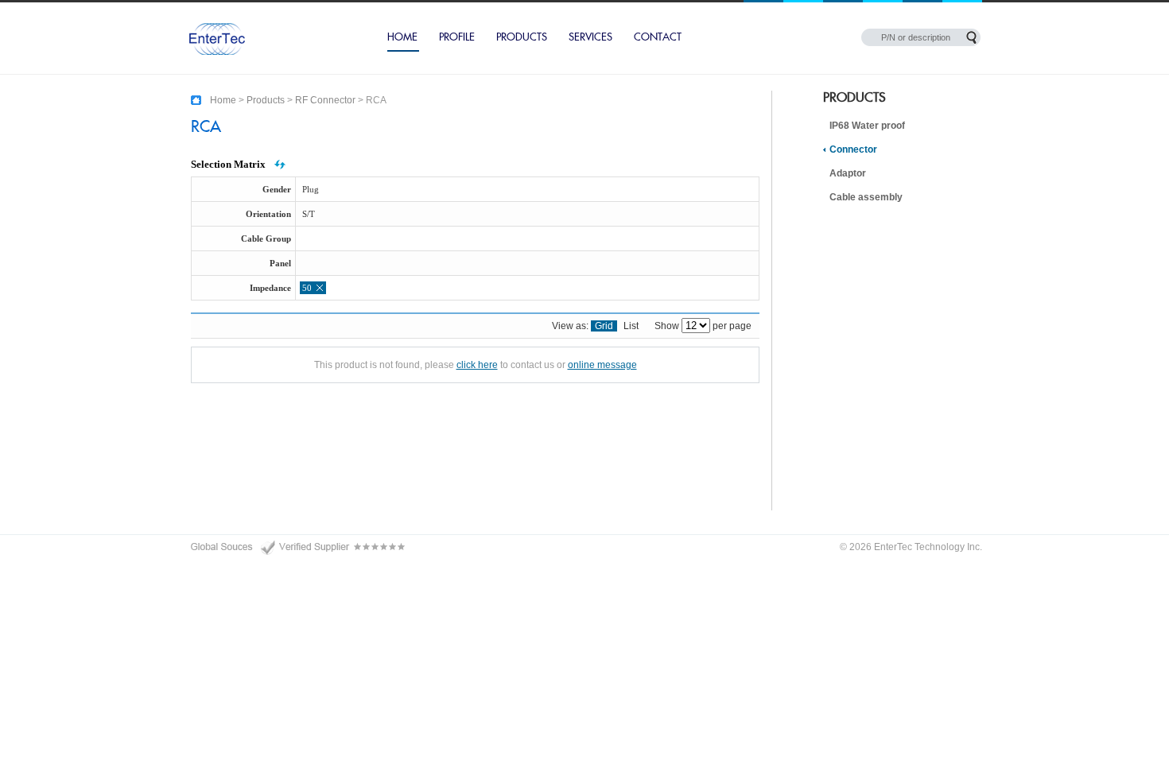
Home (402, 38)
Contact (658, 38)
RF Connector (325, 100)
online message (602, 364)
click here (477, 364)
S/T (308, 214)
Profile (457, 38)
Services (590, 38)
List (631, 326)
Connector (853, 149)
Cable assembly (866, 197)
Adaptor (847, 173)
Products (521, 38)
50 (307, 288)
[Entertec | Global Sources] (298, 547)
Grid (604, 326)
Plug (310, 189)
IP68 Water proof (867, 125)
